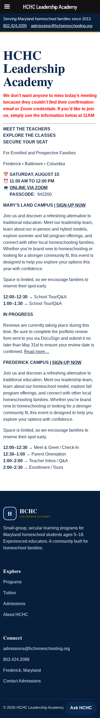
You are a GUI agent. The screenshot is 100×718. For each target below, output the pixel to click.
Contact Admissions (22, 681)
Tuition (9, 592)
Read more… (36, 351)
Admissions (14, 603)
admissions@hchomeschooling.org (61, 26)
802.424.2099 (15, 26)
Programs (12, 582)
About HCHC (15, 614)
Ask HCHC (81, 708)
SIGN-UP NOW (71, 205)
